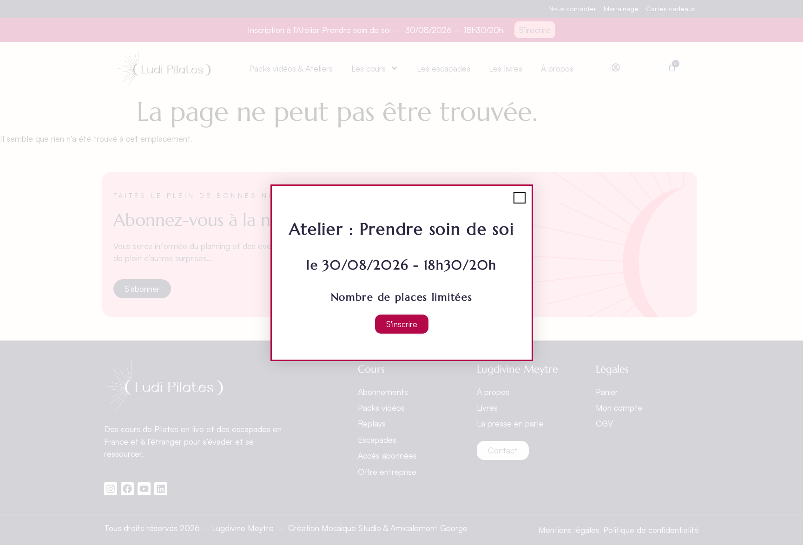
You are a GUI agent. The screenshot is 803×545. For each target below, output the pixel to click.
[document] (401, 272)
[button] (519, 198)
